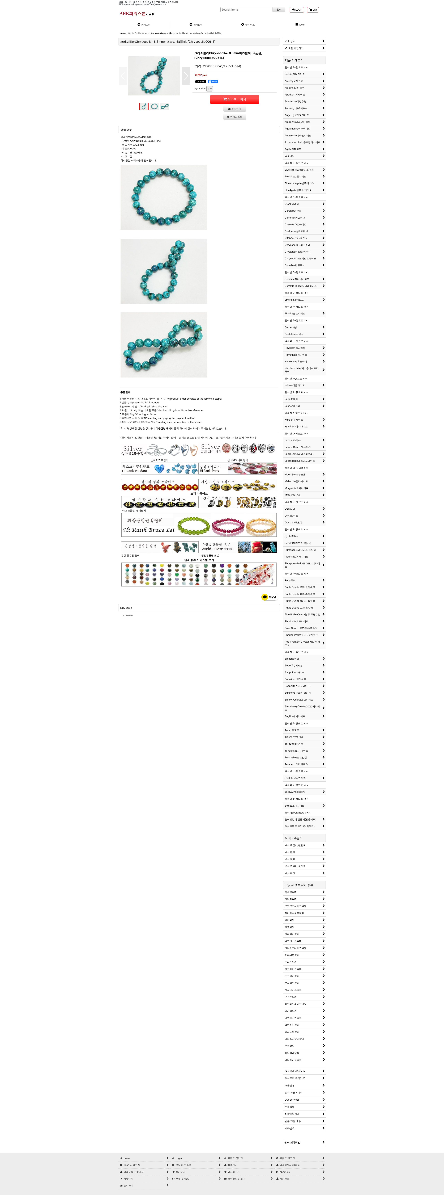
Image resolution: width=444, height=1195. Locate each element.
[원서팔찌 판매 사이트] (160, 484)
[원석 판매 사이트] (238, 484)
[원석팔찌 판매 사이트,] (199, 524)
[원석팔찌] (304, 1142)
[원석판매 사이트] (238, 468)
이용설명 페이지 (164, 428)
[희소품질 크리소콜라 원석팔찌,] (154, 76)
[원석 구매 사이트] (160, 501)
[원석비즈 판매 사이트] (199, 574)
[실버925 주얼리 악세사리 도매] (160, 449)
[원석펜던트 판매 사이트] (160, 468)
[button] (300, 25)
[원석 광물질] (238, 547)
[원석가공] (238, 501)
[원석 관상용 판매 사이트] (160, 547)
